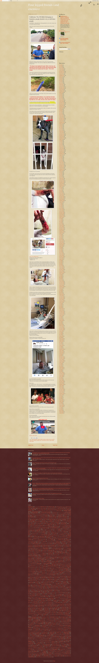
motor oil (44, 597)
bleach (55, 526)
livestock (29, 586)
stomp (66, 641)
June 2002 (60, 304)
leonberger (39, 585)
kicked (38, 583)
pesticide (57, 613)
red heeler (41, 624)
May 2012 (60, 158)
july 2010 (37, 579)
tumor (51, 648)
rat (62, 623)
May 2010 (60, 190)
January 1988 (61, 388)
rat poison (65, 623)
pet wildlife (44, 614)
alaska (45, 508)
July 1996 (60, 346)
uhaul (39, 649)
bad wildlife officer (56, 521)
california (44, 439)
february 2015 (54, 557)
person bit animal (51, 613)
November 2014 (61, 119)
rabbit (39, 623)
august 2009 (55, 518)
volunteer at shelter (56, 651)
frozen (36, 562)
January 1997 (61, 345)
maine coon (63, 587)
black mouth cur (37, 526)
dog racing (38, 549)
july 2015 (60, 579)
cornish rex (61, 540)
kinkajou (54, 583)
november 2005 (56, 604)
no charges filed (60, 601)
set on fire (37, 634)
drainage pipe (45, 550)
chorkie (51, 537)
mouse (65, 597)
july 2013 (50, 579)
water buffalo (59, 652)
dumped (49, 551)
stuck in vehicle (47, 642)
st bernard (64, 640)
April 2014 (60, 128)
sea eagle (69, 629)
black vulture (46, 526)
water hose (63, 652)
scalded (68, 628)
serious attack (31, 441)
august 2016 (51, 519)
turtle (69, 648)
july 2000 (46, 578)
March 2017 (61, 83)
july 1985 (68, 577)
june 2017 (53, 439)
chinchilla (62, 536)
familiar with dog (32, 555)
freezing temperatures (49, 561)
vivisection (49, 651)
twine (28, 649)
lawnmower (68, 584)
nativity (63, 599)
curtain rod (46, 542)
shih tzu (49, 635)
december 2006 (69, 544)
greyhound (44, 566)
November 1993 (61, 358)
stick (58, 641)
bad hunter (69, 520)
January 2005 (61, 268)
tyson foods (35, 649)
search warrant (63, 630)
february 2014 (48, 557)
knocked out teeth (65, 583)
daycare (45, 543)
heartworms (59, 568)
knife (60, 583)
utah (40, 650)
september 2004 (65, 631)
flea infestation (37, 560)
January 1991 (61, 368)
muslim (36, 599)
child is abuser (42, 536)
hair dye (54, 567)
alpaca (62, 508)
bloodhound (64, 526)
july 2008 (29, 579)
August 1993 (61, 362)
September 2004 (61, 272)
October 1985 (61, 406)
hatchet (41, 568)
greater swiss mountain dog (32, 566)
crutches (43, 542)
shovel (57, 636)
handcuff (65, 567)
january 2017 (50, 577)
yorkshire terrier (31, 656)
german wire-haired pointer (64, 563)
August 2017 (61, 76)
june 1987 (45, 580)
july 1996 (40, 578)
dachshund (58, 542)
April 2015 (60, 113)
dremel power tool (56, 550)
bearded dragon (53, 523)
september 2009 (39, 632)
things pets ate (40, 645)
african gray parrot (30, 507)
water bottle (55, 652)
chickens (64, 535)
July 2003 (60, 289)
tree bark (61, 647)
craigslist (44, 541)
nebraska (29, 600)
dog (41, 548)
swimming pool (53, 643)
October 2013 (61, 136)
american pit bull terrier (58, 509)
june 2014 (64, 581)
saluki (34, 628)
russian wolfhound (58, 627)
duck (31, 551)
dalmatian (29, 543)
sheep (62, 634)
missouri (52, 596)
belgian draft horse (44, 524)
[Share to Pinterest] (37, 438)
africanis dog (42, 507)
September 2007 (61, 231)
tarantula (34, 644)
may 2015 (38, 593)
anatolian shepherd (41, 510)
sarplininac (52, 628)
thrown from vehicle (64, 645)
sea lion (29, 630)
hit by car (62, 569)
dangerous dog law (35, 543)
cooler (36, 540)
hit (59, 569)
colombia (48, 539)
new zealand (66, 600)
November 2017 (61, 72)
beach (37, 523)
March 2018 (61, 67)
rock (53, 626)
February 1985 (61, 411)
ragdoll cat (54, 623)
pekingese (46, 612)
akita (30, 508)
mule (31, 598)
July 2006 (60, 247)
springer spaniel (46, 640)
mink (38, 596)
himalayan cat (53, 569)
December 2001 (61, 311)
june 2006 (29, 581)
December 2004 (61, 269)
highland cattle (48, 569)
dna (28, 548)
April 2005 (60, 264)
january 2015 (37, 577)
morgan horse (37, 597)
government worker (51, 565)
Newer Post (30, 445)
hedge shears (33, 569)
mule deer (35, 598)
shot (36, 636)
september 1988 (35, 631)
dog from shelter (59, 548)
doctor (39, 548)
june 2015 (69, 581)
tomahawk (57, 646)
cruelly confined (33, 542)
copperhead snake (49, 540)
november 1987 (68, 603)
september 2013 (66, 632)
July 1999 (60, 332)
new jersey (49, 600)
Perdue (36, 613)
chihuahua (69, 535)
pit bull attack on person (45, 440)
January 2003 (61, 295)
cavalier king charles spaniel (45, 534)
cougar (35, 541)
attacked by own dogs (52, 516)
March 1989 (61, 379)
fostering (61, 560)
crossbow (62, 541)
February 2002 (61, 308)
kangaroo (47, 582)
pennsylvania (60, 612)
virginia (44, 651)
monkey (66, 596)
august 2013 (34, 519)
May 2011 (60, 174)
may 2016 (43, 593)
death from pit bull (57, 543)
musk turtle (30, 599)
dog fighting (53, 548)
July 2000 (60, 321)
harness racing (33, 568)
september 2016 (44, 633)
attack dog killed (31, 516)
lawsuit (29, 585)
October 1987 (61, 392)
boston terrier (66, 528)
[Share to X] (35, 438)
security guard (68, 630)
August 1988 (61, 385)
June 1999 (60, 333)
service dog (32, 634)
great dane (56, 565)
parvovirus (54, 611)
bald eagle (33, 522)
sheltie (29, 635)
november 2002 (45, 604)
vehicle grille (52, 650)
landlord (65, 584)
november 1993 (30, 604)
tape (31, 644)
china (59, 536)
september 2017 (51, 633)
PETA (48, 614)
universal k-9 (66, 649)
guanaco (60, 566)
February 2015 (61, 115)
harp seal (38, 568)
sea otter (33, 630)
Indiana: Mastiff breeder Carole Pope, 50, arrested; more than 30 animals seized (44, 462)
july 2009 (33, 579)
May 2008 (60, 221)
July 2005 (60, 260)
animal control (58, 510)
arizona (46, 515)
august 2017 (57, 519)
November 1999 (61, 329)
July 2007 (60, 234)
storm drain (31, 642)
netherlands (34, 600)
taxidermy (41, 644)
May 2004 (60, 277)
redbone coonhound (52, 624)
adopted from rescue (43, 506)
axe (39, 520)
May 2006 (60, 250)
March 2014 (61, 130)
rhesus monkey (54, 625)
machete (45, 587)
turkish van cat (65, 648)
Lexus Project (44, 585)
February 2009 (61, 209)
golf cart (68, 564)
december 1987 (69, 543)
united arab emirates (48, 649)
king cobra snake (50, 583)
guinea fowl (29, 567)
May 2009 (60, 205)
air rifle (54, 507)
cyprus (49, 542)
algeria (55, 508)
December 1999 (61, 328)
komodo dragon (34, 584)
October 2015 (61, 105)
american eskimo (43, 509)
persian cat (45, 613)
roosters (68, 626)
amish (64, 509)
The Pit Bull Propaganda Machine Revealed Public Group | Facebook (64, 39)
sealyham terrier (52, 630)
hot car (68, 571)
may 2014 (33, 593)
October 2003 (61, 285)
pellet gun (54, 612)
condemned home (60, 539)
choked (47, 537)
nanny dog (60, 599)
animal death (35, 511)
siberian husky (67, 636)
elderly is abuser (62, 552)
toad (51, 646)
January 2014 (61, 132)
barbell (41, 522)
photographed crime (68, 614)
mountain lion (56, 597)
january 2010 (53, 576)
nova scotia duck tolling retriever (61, 603)
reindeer (64, 624)
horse (60, 570)
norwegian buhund (36, 603)
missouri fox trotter (57, 596)
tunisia (54, 648)
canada (65, 531)
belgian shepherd (56, 524)
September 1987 (61, 393)
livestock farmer (35, 586)
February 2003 (61, 294)
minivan (36, 596)
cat (44, 533)
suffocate (52, 642)
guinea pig (34, 567)
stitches (62, 641)
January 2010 (61, 195)
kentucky (64, 582)
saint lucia (31, 628)
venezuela (56, 650)
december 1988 (31, 544)
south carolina (61, 638)
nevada (38, 600)
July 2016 (60, 93)
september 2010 (45, 632)
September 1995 (61, 349)
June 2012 (60, 157)
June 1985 (60, 409)
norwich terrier (55, 603)
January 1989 (61, 380)
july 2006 (65, 578)
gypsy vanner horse (45, 567)
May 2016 (60, 96)
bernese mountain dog (35, 525)
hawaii (48, 568)
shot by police (41, 636)
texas (65, 644)
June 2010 (60, 188)
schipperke (33, 629)
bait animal (68, 521)
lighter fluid (61, 585)
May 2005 (60, 263)
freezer (43, 561)
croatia (48, 541)
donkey (70, 549)
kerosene (70, 582)
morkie (41, 597)
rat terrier (69, 623)
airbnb (56, 507)
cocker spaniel (63, 538)
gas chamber (67, 562)
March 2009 (61, 208)
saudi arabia (55, 628)
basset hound (63, 522)
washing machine (39, 652)
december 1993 (40, 544)
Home (43, 445)
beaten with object (34, 439)
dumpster (59, 551)
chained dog (69, 534)
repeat (33, 625)
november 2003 (50, 604)
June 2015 (60, 110)
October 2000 (61, 320)
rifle (33, 626)
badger (61, 521)
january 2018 (56, 577)
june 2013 (59, 581)
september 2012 (58, 632)
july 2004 (58, 578)
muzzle (52, 599)
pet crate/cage (66, 613)
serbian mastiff (61, 633)
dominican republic (65, 549)
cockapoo (50, 538)
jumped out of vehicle (33, 580)
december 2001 (50, 544)
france (32, 561)
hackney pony (50, 567)
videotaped (35, 651)
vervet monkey (64, 650)
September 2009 (61, 200)
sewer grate (42, 634)
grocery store (49, 566)
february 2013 (42, 557)
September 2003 (61, 286)
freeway (39, 561)
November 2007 (61, 229)
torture (64, 646)
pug (59, 621)
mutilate (48, 599)
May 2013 (60, 143)
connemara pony (30, 540)
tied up (42, 646)
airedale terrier (60, 507)
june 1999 (55, 580)
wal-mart (64, 651)
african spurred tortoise (37, 507)
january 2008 (43, 576)
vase (48, 650)
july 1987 (29, 578)
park (32, 611)
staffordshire (30, 641)
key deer (35, 583)
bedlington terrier (31, 524)
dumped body (54, 551)
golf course (32, 565)
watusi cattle (33, 653)
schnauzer (37, 629)
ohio (51, 608)
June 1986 (60, 402)
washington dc (50, 652)
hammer (57, 567)
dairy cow (68, 542)
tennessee (48, 644)
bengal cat (64, 524)
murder (61, 598)
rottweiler (29, 627)
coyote (38, 541)
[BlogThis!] (34, 438)
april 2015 (60, 514)
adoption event (58, 506)
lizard (39, 586)
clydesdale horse (35, 538)
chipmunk (35, 537)
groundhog (53, 566)
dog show (42, 549)
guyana (41, 567)
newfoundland (36, 601)
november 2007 (61, 604)
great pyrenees (68, 565)
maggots (49, 587)
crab (41, 541)
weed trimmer (37, 653)
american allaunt (67, 508)
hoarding (67, 569)
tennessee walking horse (55, 644)
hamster (61, 567)
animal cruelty (67, 510)
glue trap (42, 564)
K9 (40, 582)
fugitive (42, 562)
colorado (52, 539)
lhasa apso (49, 585)
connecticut (67, 539)
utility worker (44, 650)
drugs (68, 550)
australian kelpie (68, 519)
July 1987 (60, 396)
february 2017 (67, 557)
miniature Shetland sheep (31, 596)
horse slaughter (33, 571)
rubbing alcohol (40, 627)
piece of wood (34, 615)
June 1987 (60, 397)
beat (57, 523)
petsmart (54, 614)
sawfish (65, 628)
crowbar (69, 541)
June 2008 (60, 220)
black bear (33, 526)
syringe (65, 643)
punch (32, 622)
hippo (57, 569)
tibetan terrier (38, 646)
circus (29, 538)
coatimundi (44, 538)
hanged (68, 567)
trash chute (48, 647)
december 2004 (64, 544)
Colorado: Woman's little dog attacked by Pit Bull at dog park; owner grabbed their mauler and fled (47, 493)
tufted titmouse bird (47, 648)
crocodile (51, 541)
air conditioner (50, 507)
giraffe (37, 564)
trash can (44, 647)
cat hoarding (54, 533)
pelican (51, 612)
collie (44, 539)
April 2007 (60, 238)
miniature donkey (39, 595)
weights (41, 653)
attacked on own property (62, 516)
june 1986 (41, 580)
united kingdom (54, 649)
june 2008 (36, 581)
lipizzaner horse (68, 585)
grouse (57, 566)
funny (49, 562)
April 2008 (60, 222)
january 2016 (43, 577)
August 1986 (61, 401)
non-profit (40, 602)
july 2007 (69, 578)
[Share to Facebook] (36, 438)
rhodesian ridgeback (68, 625)
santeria (45, 628)
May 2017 (60, 80)
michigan (60, 594)
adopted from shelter (51, 506)
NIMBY (55, 601)
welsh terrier (61, 653)
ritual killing (43, 626)
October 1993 (61, 359)
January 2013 (61, 148)
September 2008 (61, 216)
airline (65, 507)
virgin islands (40, 651)
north (54, 602)
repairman (29, 625)
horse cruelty (65, 570)
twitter (31, 649)
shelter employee (67, 634)
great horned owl (62, 565)
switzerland (58, 643)
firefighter (42, 559)
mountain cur (47, 597)
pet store (40, 614)
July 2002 (60, 303)
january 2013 (69, 576)
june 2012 (54, 581)
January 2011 (61, 179)
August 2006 (61, 246)
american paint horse (50, 509)
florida (48, 560)
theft (29, 645)
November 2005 (61, 256)
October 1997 (61, 341)
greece (38, 566)
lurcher (32, 587)
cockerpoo (69, 538)
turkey (57, 648)
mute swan (45, 599)
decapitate (64, 543)
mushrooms (69, 598)
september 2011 (51, 632)
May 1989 (60, 377)
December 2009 (61, 196)
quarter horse (32, 623)
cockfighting (30, 539)
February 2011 (61, 178)
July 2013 (60, 140)
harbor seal (29, 568)
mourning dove (62, 597)
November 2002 (61, 298)
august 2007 (45, 518)
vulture (61, 651)
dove (36, 550)
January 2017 (61, 85)
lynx (39, 587)
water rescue (68, 652)
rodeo (56, 626)
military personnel (32, 595)
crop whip (54, 541)
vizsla (52, 651)
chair (34, 535)
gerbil (42, 563)
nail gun (57, 599)
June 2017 (60, 79)
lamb (62, 584)
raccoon (46, 623)
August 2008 (61, 217)
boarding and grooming (54, 527)
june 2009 (40, 581)
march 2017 (50, 590)
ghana (30, 564)
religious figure (68, 624)
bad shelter (43, 521)
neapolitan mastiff (67, 599)
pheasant (58, 614)
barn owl (49, 522)
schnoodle (41, 629)
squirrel (60, 640)
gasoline (32, 563)
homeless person (48, 439)
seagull (40, 630)
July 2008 (60, 218)
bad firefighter (65, 520)
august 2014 (40, 519)
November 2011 (61, 166)
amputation (30, 510)
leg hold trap (34, 585)
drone (61, 550)
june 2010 (44, 581)
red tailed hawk (46, 624)
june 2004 (65, 580)
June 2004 (60, 276)
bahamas (64, 521)
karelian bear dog (56, 582)
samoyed (37, 628)
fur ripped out (53, 562)
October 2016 (61, 89)
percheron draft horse (31, 613)
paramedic (29, 611)
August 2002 (61, 302)
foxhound (29, 561)
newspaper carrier (41, 601)
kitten (56, 583)
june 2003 (62, 580)
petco (51, 614)
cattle (66, 533)
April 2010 (60, 191)
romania (65, 626)
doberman (31, 548)
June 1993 (60, 364)
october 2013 (64, 607)
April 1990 (60, 371)
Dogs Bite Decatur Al (63, 16)
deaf (48, 543)
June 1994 (60, 354)
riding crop (30, 626)
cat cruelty (49, 533)
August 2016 (61, 92)
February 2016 (61, 100)
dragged (39, 550)
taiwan (29, 644)
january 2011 (58, 576)
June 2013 (60, 141)
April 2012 (60, 160)
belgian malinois (50, 524)
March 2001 (61, 319)
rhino (57, 625)
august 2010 (60, 518)
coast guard (40, 538)
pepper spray (67, 612)
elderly (56, 552)
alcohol (52, 508)
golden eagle (49, 564)
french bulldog (56, 561)
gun (37, 567)
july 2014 (55, 579)
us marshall (36, 650)
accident (36, 506)
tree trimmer (64, 647)
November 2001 (61, 312)
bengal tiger (68, 524)
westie (42, 654)
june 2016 (31, 582)
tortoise (60, 646)
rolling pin (62, 626)
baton (30, 523)
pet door (32, 614)
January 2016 (61, 101)
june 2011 (49, 581)
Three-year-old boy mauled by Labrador (38, 498)
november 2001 (40, 604)
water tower (29, 653)
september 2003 (60, 631)
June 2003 (60, 290)
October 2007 (61, 230)
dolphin (53, 549)
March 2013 (61, 145)
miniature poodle (59, 595)
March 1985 (61, 410)
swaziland (46, 643)
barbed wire (37, 522)
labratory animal (53, 584)
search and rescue (57, 630)
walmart (32, 652)
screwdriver (65, 629)
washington (44, 652)
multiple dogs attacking (32, 440)
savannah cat (60, 628)
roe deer (59, 626)
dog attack (45, 548)
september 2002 (55, 631)
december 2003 (59, 544)
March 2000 (61, 324)
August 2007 (61, 233)
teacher (44, 644)
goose (41, 565)
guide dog (68, 566)
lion (64, 585)
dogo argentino (46, 549)
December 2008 (61, 212)
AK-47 (68, 507)
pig (41, 615)
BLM (60, 526)
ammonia (67, 509)
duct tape (39, 551)
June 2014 (60, 126)
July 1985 (60, 407)
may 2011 (61, 592)
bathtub (70, 522)
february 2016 (61, 557)
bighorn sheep (62, 525)
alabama (34, 508)
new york (60, 600)
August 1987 (61, 394)
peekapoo (38, 612)
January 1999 (61, 336)
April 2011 (60, 175)
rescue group (44, 625)
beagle (40, 523)
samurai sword (41, 628)
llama (42, 586)
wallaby (29, 652)
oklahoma (56, 608)
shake (55, 634)
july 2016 (65, 579)
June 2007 (60, 235)
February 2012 (61, 162)
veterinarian (30, 651)
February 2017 (61, 84)
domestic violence (58, 549)
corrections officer (65, 540)
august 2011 (65, 518)
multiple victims (39, 440)
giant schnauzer (33, 564)
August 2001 (61, 315)
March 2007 (61, 239)
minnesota (41, 596)
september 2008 (33, 632)
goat (45, 564)
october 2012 (57, 607)
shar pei (58, 634)
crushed (39, 542)
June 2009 (60, 204)
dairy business (64, 542)
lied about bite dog (55, 585)
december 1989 (35, 544)
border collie (45, 528)
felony (51, 558)
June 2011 (60, 173)
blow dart (68, 526)
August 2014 (61, 123)
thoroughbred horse (47, 645)
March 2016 (61, 98)
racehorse (50, 623)
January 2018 (61, 70)
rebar (38, 624)
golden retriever (54, 564)
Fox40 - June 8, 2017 (33, 435)
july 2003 (55, 578)
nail (54, 599)
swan (43, 643)
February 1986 (61, 405)
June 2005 (60, 261)
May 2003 (60, 291)
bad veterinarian (49, 521)
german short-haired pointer (56, 563)
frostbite (33, 562)
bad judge (30, 521)
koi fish (30, 584)
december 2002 (55, 544)
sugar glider (57, 642)
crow (66, 541)
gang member (60, 562)
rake (58, 623)
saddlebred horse (65, 627)
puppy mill (47, 622)
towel (68, 646)
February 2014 (61, 131)
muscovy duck (65, 598)
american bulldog (31, 509)
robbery (50, 626)
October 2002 (61, 299)
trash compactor (53, 647)
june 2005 (69, 580)
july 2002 (52, 578)
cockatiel (54, 538)
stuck (42, 642)
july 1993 (36, 578)
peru (54, 613)
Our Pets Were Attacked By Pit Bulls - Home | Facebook (65, 43)
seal (42, 630)
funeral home (45, 562)
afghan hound (68, 506)
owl (30, 610)
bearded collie (48, 523)
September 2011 (61, 169)
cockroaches (35, 539)
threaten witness (53, 645)
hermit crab (41, 569)
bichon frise (46, 525)
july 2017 (69, 579)
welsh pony (57, 653)
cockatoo (58, 538)
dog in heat (65, 548)
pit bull (69, 615)
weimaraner (45, 653)
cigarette (64, 537)
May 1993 (60, 366)
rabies (43, 623)
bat (67, 522)
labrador (47, 584)
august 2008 (50, 518)
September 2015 (61, 106)
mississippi (47, 596)
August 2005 (61, 259)
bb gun (33, 523)
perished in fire (40, 613)
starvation (53, 641)
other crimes (55, 609)
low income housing (67, 586)
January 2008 (61, 226)
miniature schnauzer (66, 595)
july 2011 (41, 579)
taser (37, 644)
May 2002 (60, 306)
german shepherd (47, 563)
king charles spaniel (43, 583)
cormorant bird (57, 540)
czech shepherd (53, 542)
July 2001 (60, 316)
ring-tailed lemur (38, 626)
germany (69, 563)
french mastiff (61, 561)
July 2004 (60, 274)
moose (31, 597)
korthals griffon (38, 584)
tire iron (48, 646)
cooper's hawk (44, 540)
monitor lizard (62, 596)
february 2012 (36, 557)
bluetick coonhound (41, 527)
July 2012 (60, 156)
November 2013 (61, 135)
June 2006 (60, 248)
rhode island (61, 625)
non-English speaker (35, 602)
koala (70, 583)
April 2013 (60, 144)
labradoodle (43, 584)
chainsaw (31, 535)
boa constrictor (48, 527)
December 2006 (61, 243)
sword (62, 643)
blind (58, 526)
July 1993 (60, 363)
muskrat (33, 599)
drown (64, 550)
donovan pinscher (32, 550)
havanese (44, 568)
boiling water (68, 527)
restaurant (49, 625)
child (31, 536)
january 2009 (48, 576)
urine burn (32, 650)
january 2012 (63, 576)
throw (58, 645)
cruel (28, 542)
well (53, 653)
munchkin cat (57, 598)
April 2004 (60, 278)
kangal (44, 582)
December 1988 (61, 381)
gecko (35, 563)
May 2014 (60, 127)
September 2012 (61, 153)
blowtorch (32, 527)
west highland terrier (67, 653)
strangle (38, 642)
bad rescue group (37, 521)
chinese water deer (30, 537)
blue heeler (35, 527)
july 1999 (43, 578)
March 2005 (61, 265)
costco (70, 540)
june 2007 (33, 581)
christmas (57, 537)
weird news (50, 653)
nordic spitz (45, 602)
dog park (34, 549)
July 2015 (60, 109)
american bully (38, 509)
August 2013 (61, 139)
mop (33, 597)
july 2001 (49, 578)
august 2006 (40, 518)
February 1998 (61, 338)
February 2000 (61, 325)
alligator (58, 508)
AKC (70, 507)
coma (56, 539)
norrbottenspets (50, 602)
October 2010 (61, 183)
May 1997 (60, 342)
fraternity (35, 561)
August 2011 (61, 170)
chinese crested (68, 536)
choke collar (43, 537)
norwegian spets (49, 603)
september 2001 (50, 631)
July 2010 (60, 187)
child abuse (36, 536)
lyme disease (36, 587)
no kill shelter (65, 601)
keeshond (60, 582)
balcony (29, 522)
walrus (35, 652)
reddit (57, 624)
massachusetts (35, 591)
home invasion (42, 570)
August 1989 (61, 376)
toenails (54, 646)
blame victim (50, 526)
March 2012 (61, 161)
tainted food (68, 643)
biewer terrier (57, 525)
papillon (60, 610)
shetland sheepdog (40, 635)
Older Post (55, 445)
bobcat (64, 527)
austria (37, 520)
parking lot (45, 611)
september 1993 (40, 631)
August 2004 (61, 273)
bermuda (29, 525)
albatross (49, 508)
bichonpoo (51, 525)
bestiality (41, 525)
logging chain (57, 586)
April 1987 (60, 398)
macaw (42, 587)
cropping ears (58, 541)
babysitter (51, 520)
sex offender (51, 634)
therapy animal (34, 645)
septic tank (57, 633)
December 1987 (61, 389)
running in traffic (45, 627)
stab (68, 640)
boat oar (39, 439)
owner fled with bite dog (36, 610)
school (45, 629)
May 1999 (60, 334)
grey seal (41, 566)
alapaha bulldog (40, 508)
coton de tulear (31, 541)
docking (36, 548)
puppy (42, 622)
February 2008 (61, 225)
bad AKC (55, 520)
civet (31, 538)
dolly (50, 549)
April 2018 (60, 66)
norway (32, 603)
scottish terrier (60, 629)
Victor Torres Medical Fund (33, 256)
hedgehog (37, 569)
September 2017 (61, 75)
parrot (48, 611)
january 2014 (32, 577)
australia (62, 519)
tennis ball (62, 644)
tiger (45, 646)
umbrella (42, 649)
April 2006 (60, 251)
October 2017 (61, 74)
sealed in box (46, 630)
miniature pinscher (52, 595)
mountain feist (52, 597)
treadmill (58, 647)
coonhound (39, 540)
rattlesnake (31, 624)
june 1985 (38, 580)
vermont (60, 650)
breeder (41, 439)
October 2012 (61, 152)
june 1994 (48, 580)
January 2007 (61, 242)
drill (59, 550)
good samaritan (37, 565)
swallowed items (38, 643)
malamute (68, 587)
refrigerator (61, 624)
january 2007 (38, 576)
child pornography (49, 536)
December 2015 (61, 102)
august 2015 (45, 519)
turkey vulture (61, 648)
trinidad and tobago (41, 648)
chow (53, 537)
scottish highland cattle (54, 629)
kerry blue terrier (31, 583)
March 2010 (61, 192)
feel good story (39, 558)
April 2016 (60, 97)
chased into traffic (46, 535)
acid (38, 506)
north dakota (64, 602)
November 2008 (61, 213)
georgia (38, 563)
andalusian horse (47, 510)
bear (43, 523)
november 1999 (35, 604)
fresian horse (66, 561)
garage (64, 562)
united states (62, 649)
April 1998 (60, 337)
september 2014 (30, 633)
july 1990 (33, 578)
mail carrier (54, 587)
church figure (60, 537)
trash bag (40, 647)
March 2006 (61, 252)
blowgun (29, 527)
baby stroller (47, 520)
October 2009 (61, 199)
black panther (42, 526)
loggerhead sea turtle (51, 586)
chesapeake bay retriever (53, 535)
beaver (70, 523)
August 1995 (61, 350)
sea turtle (36, 630)
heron (44, 569)
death (51, 543)
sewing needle (46, 634)
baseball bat (57, 522)
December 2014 (61, 118)
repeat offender (51, 440)
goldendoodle (60, 564)
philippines (62, 614)
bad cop (59, 520)
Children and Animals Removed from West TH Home (40, 478)
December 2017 (61, 71)
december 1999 (45, 544)
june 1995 (51, 580)
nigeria (46, 601)
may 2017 (48, 593)
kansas (51, 582)
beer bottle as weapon (38, 524)
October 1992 (61, 367)
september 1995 (45, 631)
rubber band (35, 627)
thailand (70, 644)
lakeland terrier (58, 584)
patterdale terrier (68, 611)
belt (61, 524)
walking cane (68, 651)
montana (69, 596)
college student (40, 539)
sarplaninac (48, 628)
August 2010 (61, 186)
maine (59, 587)
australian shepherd (32, 520)
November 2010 (61, 182)
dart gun (42, 543)
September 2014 (61, 122)
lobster (46, 586)
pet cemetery (61, 613)
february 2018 (30, 558)
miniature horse (45, 595)
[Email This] (33, 438)
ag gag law (46, 507)
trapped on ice (36, 647)
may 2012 (66, 592)
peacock (34, 612)
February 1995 (61, 351)
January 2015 (61, 117)
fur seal (57, 562)
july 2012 (45, 579)
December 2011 (61, 165)
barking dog (45, 522)
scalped (29, 629)
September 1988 (61, 384)
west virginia (30, 654)
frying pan (39, 562)
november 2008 (67, 604)
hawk (52, 568)
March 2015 (61, 114)
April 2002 (60, 307)
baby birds (43, 520)
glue (39, 564)
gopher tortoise (45, 565)
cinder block (68, 537)
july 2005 (62, 578)
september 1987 (30, 631)
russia (50, 627)
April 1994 (60, 355)
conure (34, 540)
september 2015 (37, 633)
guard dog (63, 566)
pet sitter (35, 614)
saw (63, 628)
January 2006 (61, 255)
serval (29, 634)
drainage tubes (50, 550)
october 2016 (40, 608)
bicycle (54, 525)
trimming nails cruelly (34, 648)
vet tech (68, 650)
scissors (49, 629)
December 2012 (61, 149)
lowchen (29, 587)
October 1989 (61, 375)
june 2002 (59, 580)
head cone (55, 568)
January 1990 (61, 372)
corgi (53, 540)
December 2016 (61, 87)
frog (30, 562)
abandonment (30, 506)
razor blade (35, 624)
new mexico (55, 600)
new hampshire (43, 600)
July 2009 (60, 203)
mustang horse (40, 599)
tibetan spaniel (33, 646)
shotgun (54, 636)
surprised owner (31, 643)
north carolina (57, 602)
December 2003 (61, 282)
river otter (47, 626)
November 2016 (61, 88)
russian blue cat (53, 627)
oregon (40, 609)
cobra (47, 538)
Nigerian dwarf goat (50, 601)
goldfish (65, 564)
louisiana (62, 586)
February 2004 (61, 281)
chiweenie (38, 537)
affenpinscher (63, 506)
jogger (65, 577)
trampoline (31, 647)
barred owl (52, 522)
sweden (49, 643)
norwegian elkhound (43, 603)
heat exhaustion (64, 568)
